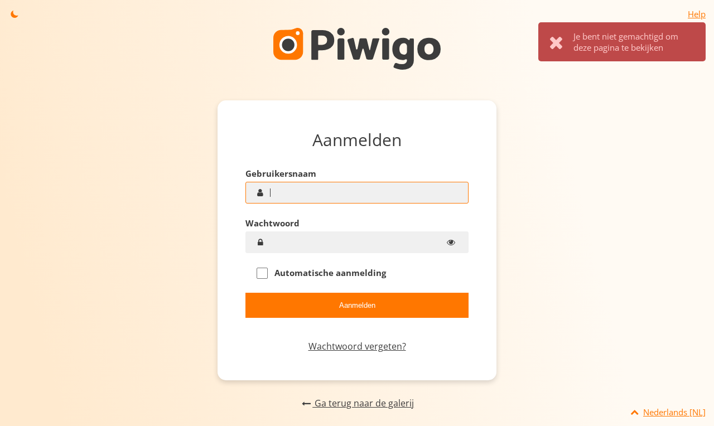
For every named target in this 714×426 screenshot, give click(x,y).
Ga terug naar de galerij (363, 403)
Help (697, 14)
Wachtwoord (272, 223)
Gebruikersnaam (280, 173)
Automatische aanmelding (329, 272)
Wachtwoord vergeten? (357, 346)
